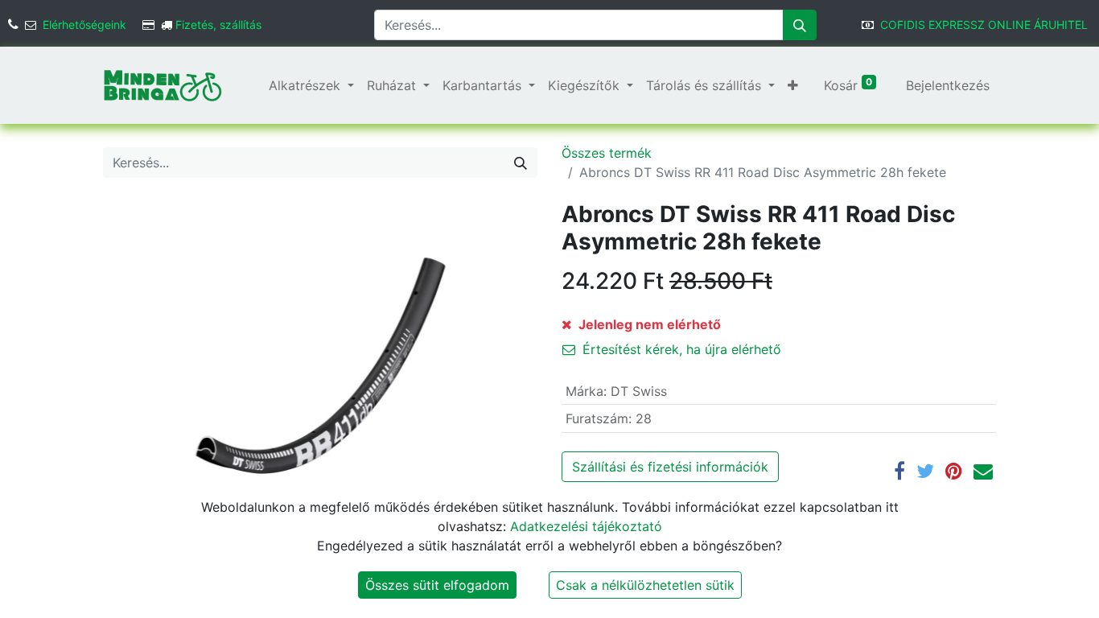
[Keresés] (800, 25)
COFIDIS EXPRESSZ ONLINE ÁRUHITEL (984, 24)
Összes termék (607, 153)
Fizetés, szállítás (218, 24)
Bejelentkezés (948, 85)
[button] (793, 85)
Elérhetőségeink (84, 24)
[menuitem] (255, 85)
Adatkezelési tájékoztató (586, 526)
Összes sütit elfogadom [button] (437, 585)
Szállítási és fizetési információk (670, 467)
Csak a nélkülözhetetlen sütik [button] (645, 585)
